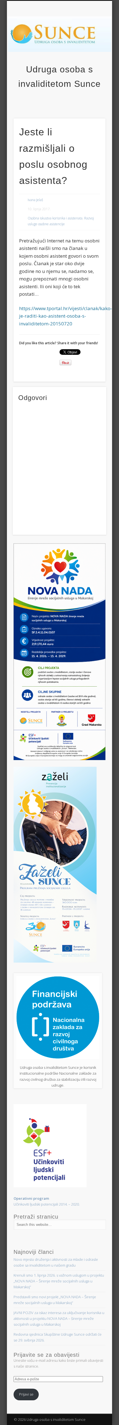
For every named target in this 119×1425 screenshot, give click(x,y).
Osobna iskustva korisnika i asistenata (55, 218)
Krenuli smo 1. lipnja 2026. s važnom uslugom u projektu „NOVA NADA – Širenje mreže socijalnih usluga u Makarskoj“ (59, 1281)
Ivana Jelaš (35, 200)
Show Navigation (101, 49)
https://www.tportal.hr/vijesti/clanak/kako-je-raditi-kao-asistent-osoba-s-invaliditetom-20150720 (65, 316)
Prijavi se (26, 1394)
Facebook (58, 100)
